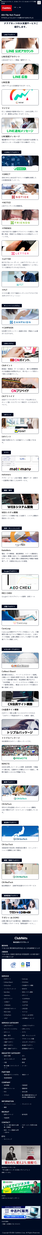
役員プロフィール (9, 1088)
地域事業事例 (8, 1078)
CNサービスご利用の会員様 (29, 1126)
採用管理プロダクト (11, 895)
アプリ (6, 452)
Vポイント (7, 414)
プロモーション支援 (28, 1039)
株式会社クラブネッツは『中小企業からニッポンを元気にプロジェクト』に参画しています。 (16, 1169)
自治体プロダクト (10, 822)
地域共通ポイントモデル (11, 1075)
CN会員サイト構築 (27, 985)
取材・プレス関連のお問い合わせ (11, 1131)
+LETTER (25, 1005)
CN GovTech (7, 985)
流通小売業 (7, 1056)
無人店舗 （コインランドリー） (11, 1067)
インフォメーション (10, 1104)
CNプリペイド (8, 999)
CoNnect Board (8, 982)
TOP (15, 7)
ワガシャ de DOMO (27, 1015)
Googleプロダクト (10, 571)
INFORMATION (8, 1101)
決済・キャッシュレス (12, 528)
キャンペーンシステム (12, 306)
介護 (5, 1062)
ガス (23, 1056)
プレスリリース (26, 1104)
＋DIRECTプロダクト (11, 152)
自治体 (24, 1059)
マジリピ (24, 1012)
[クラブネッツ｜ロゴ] (6, 8)
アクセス (6, 1095)
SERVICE (5, 976)
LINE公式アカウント (10, 1008)
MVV (5, 1092)
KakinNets (7, 992)
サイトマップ (8, 1139)
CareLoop (25, 979)
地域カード (25, 1075)
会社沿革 (24, 1092)
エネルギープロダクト (12, 649)
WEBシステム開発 (27, 992)
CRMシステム (9, 343)
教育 (23, 1062)
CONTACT (6, 1122)
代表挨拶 (24, 1085)
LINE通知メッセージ (28, 1018)
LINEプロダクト (9, 34)
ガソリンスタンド (9, 1059)
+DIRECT (7, 1002)
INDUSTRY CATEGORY (11, 1053)
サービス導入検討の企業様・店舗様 (11, 1126)
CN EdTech (25, 982)
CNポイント (7, 979)
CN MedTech (7, 1015)
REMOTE (24, 989)
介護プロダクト (9, 606)
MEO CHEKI (7, 1012)
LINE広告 (24, 1008)
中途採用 (6, 1118)
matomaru (7, 995)
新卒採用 (24, 1114)
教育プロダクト (9, 782)
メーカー (24, 1066)
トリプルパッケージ (10, 989)
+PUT (6, 1018)
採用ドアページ (8, 1114)
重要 (5, 1107)
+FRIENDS (7, 1005)
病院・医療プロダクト (12, 860)
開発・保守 (8, 490)
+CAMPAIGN (26, 999)
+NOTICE (25, 1002)
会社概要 (6, 1085)
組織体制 (24, 1088)
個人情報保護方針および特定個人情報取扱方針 (29, 1096)
